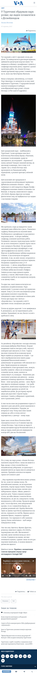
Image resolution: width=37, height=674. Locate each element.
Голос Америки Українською (14, 563)
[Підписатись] (3, 660)
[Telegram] (24, 671)
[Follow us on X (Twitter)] (7, 656)
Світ (2, 8)
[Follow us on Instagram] (16, 656)
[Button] (31, 31)
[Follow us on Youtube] (12, 656)
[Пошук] (32, 671)
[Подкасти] (29, 656)
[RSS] (25, 656)
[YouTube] (16, 671)
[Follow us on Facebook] (3, 656)
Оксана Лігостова (7, 23)
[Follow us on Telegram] (20, 656)
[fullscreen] (34, 576)
